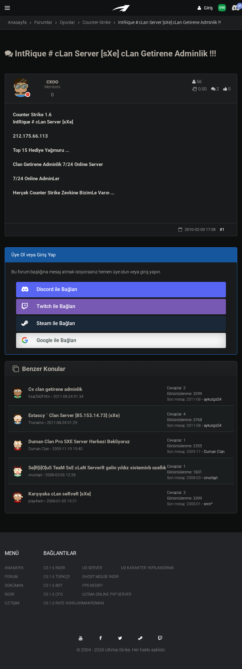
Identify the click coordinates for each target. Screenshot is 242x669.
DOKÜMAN (14, 585)
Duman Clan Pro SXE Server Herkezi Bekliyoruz (79, 441)
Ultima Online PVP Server (97, 594)
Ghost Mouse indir (97, 577)
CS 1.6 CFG (53, 594)
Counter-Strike (97, 22)
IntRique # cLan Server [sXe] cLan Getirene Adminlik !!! (114, 53)
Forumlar (43, 22)
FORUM (11, 577)
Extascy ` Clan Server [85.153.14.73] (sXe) (74, 415)
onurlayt (211, 478)
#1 (222, 229)
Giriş (207, 7)
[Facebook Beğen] (100, 638)
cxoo (52, 81)
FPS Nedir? (92, 585)
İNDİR (9, 594)
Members (52, 87)
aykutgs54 (213, 399)
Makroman (93, 603)
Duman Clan (214, 451)
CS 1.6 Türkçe (56, 577)
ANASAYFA (14, 568)
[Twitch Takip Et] (160, 638)
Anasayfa (17, 22)
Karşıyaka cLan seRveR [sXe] (59, 494)
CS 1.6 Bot (52, 585)
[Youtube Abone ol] (81, 638)
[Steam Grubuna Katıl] (140, 638)
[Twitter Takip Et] (120, 638)
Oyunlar (67, 22)
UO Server (92, 568)
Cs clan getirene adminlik (55, 389)
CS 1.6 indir (54, 568)
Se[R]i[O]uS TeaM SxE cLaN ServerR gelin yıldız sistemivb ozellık (97, 468)
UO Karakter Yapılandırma (135, 568)
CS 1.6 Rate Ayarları (58, 603)
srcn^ (208, 504)
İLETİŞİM (12, 603)
